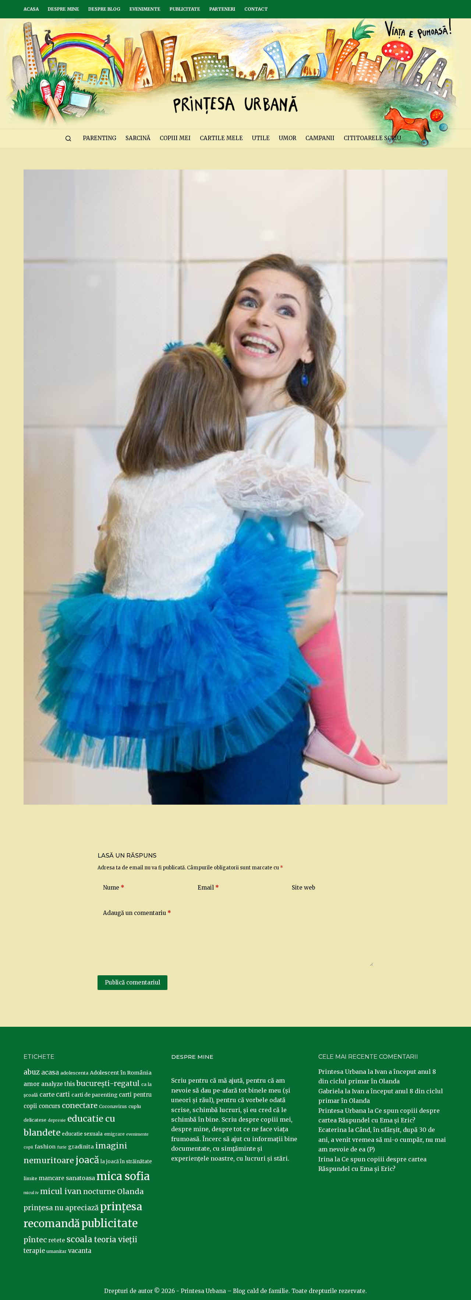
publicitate (109, 1223)
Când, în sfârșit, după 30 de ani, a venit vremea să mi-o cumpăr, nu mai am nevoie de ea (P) (382, 1139)
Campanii (319, 138)
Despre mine (63, 9)
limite (30, 1178)
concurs (49, 1106)
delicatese (35, 1120)
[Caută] (68, 138)
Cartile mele (221, 138)
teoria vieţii (115, 1239)
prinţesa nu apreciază (61, 1208)
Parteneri (222, 9)
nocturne (99, 1191)
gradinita (81, 1146)
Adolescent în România (121, 1072)
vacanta (79, 1251)
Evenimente (145, 9)
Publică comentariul (132, 982)
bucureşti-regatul (108, 1083)
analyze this (58, 1083)
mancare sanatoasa (67, 1178)
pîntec (35, 1239)
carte (46, 1094)
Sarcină (137, 138)
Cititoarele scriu (372, 138)
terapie (34, 1251)
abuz (32, 1072)
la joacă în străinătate (126, 1161)
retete (56, 1240)
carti (63, 1094)
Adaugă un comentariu (137, 912)
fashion (45, 1146)
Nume (113, 887)
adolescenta (74, 1073)
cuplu (134, 1106)
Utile (261, 138)
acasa (50, 1072)
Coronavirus (113, 1106)
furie (62, 1147)
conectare (80, 1105)
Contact (256, 9)
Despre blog (104, 9)
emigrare (114, 1134)
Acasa (31, 9)
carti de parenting (94, 1094)
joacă (87, 1160)
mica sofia (123, 1176)
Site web (303, 887)
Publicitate (185, 9)
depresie (57, 1120)
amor (32, 1083)
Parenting (99, 138)
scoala (79, 1239)
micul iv (31, 1192)
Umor (287, 138)
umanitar (56, 1251)
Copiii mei (175, 138)
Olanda (130, 1191)
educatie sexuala (82, 1134)
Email (208, 887)
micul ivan (61, 1191)
